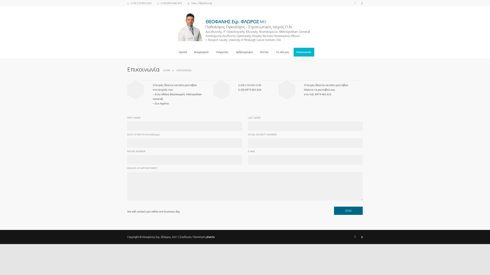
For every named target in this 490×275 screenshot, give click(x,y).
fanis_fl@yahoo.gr (202, 3)
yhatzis (210, 237)
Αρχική (183, 52)
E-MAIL (251, 151)
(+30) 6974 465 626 (171, 3)
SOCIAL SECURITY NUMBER (262, 134)
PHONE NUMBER (136, 151)
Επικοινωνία (303, 52)
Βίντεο (264, 52)
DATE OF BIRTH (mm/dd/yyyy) (143, 134)
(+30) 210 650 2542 (141, 3)
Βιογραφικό (201, 52)
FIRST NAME (133, 117)
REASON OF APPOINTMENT (142, 168)
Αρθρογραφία (244, 52)
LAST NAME (254, 117)
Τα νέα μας (282, 52)
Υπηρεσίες (222, 52)
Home (166, 70)
